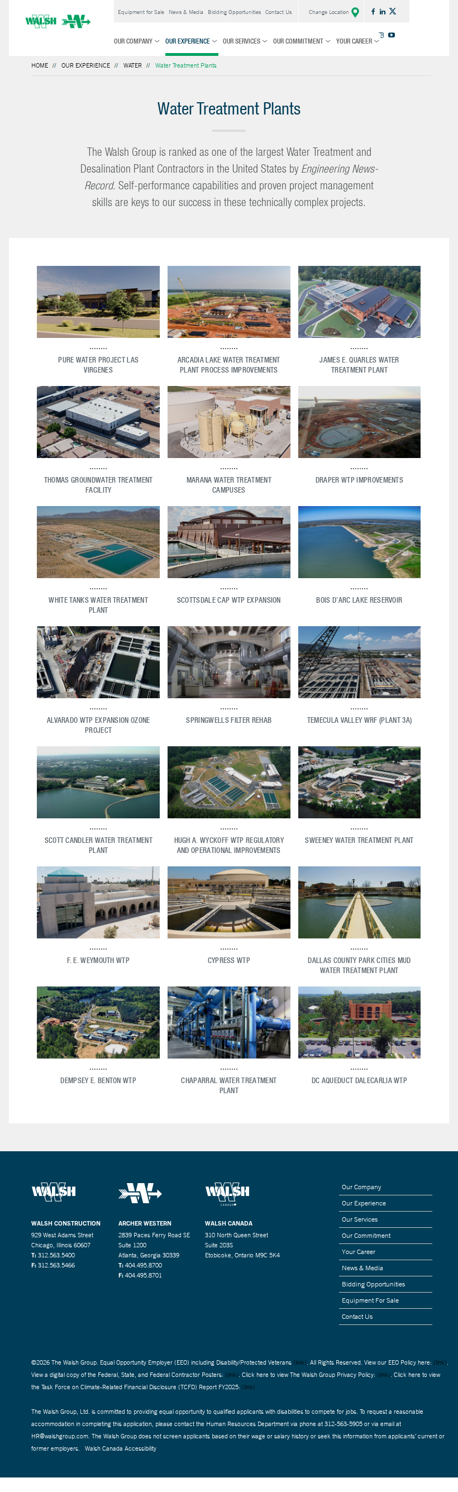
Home (39, 65)
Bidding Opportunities (234, 12)
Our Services (241, 41)
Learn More (98, 295)
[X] (394, 11)
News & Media (186, 12)
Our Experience (187, 41)
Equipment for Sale (141, 12)
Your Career (354, 41)
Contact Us (278, 12)
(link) (300, 1362)
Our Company (133, 41)
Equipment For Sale (370, 1300)
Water (132, 65)
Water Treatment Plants (186, 65)
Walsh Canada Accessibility (120, 1448)
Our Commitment (298, 41)
